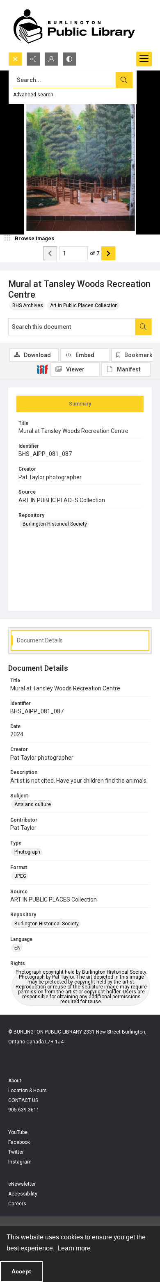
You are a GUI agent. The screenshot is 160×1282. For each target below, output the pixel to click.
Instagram (20, 1162)
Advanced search (33, 95)
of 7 (94, 253)
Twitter (16, 1152)
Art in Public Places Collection (84, 305)
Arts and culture (32, 804)
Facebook (19, 1142)
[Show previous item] (50, 253)
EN (17, 948)
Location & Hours (27, 1090)
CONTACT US (23, 1100)
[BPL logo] (73, 26)
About (14, 1081)
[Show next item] (108, 253)
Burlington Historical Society (55, 524)
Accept (21, 1271)
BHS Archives (27, 305)
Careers (17, 1204)
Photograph (27, 852)
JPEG (20, 876)
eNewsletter (22, 1184)
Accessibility (22, 1194)
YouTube (17, 1132)
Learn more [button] (74, 1248)
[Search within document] (143, 327)
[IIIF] (42, 369)
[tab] (80, 404)
